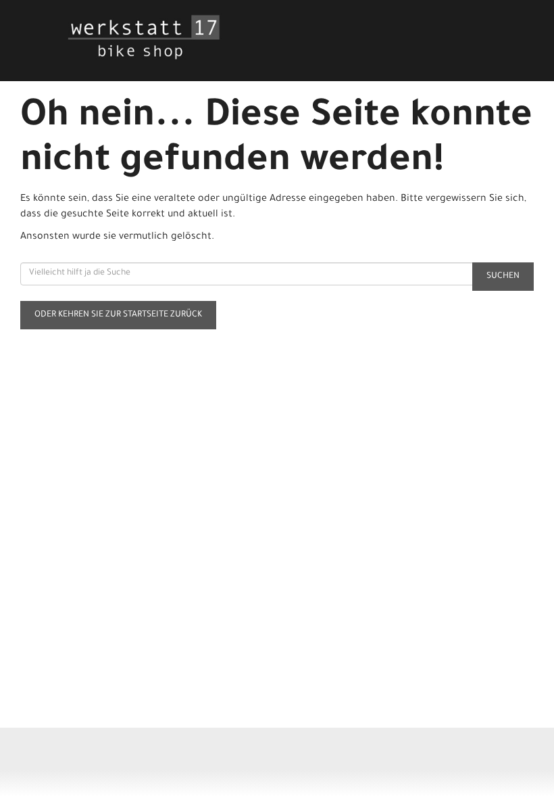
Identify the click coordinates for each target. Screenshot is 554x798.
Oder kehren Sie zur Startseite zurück (118, 315)
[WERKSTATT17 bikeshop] (172, 37)
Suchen (503, 276)
